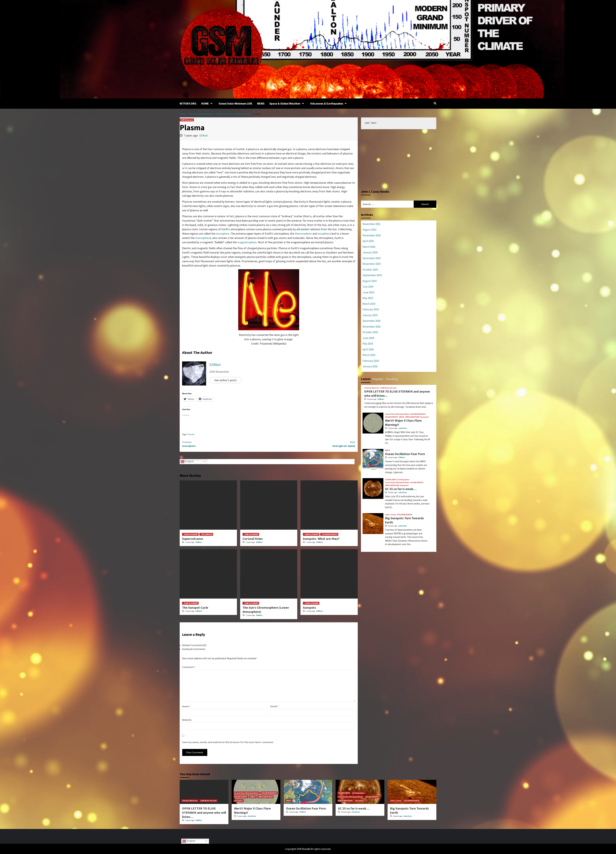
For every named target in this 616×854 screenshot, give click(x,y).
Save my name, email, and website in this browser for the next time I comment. (228, 742)
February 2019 (371, 309)
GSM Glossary (187, 120)
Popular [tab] (378, 379)
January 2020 (370, 252)
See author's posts (225, 380)
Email (274, 706)
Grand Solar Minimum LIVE (235, 103)
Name (186, 706)
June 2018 (368, 338)
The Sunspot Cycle (195, 607)
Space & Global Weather (284, 103)
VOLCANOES (206, 534)
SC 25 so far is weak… (400, 489)
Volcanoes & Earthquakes (326, 103)
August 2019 (369, 281)
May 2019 (368, 298)
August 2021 (369, 229)
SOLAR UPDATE (391, 417)
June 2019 (368, 292)
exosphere (323, 233)
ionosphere (222, 233)
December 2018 (371, 321)
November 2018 (372, 326)
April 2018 (368, 349)
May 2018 (368, 343)
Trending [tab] (391, 379)
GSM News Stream (388, 388)
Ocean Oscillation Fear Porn (405, 454)
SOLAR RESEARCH (329, 534)
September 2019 (372, 275)
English (189, 461)
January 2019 (370, 315)
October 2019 (370, 269)
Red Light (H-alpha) (344, 443)
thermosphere (303, 233)
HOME (205, 103)
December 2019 (371, 258)
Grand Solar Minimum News (397, 414)
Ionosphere (189, 443)
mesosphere (202, 238)
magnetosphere (247, 242)
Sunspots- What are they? (321, 539)
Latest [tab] (366, 379)
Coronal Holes (253, 539)
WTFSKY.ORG (188, 103)
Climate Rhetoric (372, 388)
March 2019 (369, 304)
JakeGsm (402, 428)
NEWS (261, 103)
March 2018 (369, 355)
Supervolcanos (192, 539)
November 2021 (372, 224)
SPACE (401, 417)
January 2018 (370, 366)
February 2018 (371, 361)
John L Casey (390, 515)
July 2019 (368, 286)
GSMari (203, 135)
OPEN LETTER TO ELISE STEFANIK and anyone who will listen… (204, 812)
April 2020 (368, 241)
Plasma (191, 434)
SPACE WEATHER (412, 417)
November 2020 (372, 235)
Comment (188, 667)
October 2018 (370, 332)
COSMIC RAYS (391, 480)
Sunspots (309, 607)
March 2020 (369, 247)
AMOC (387, 450)
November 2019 (372, 264)
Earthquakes (403, 480)
